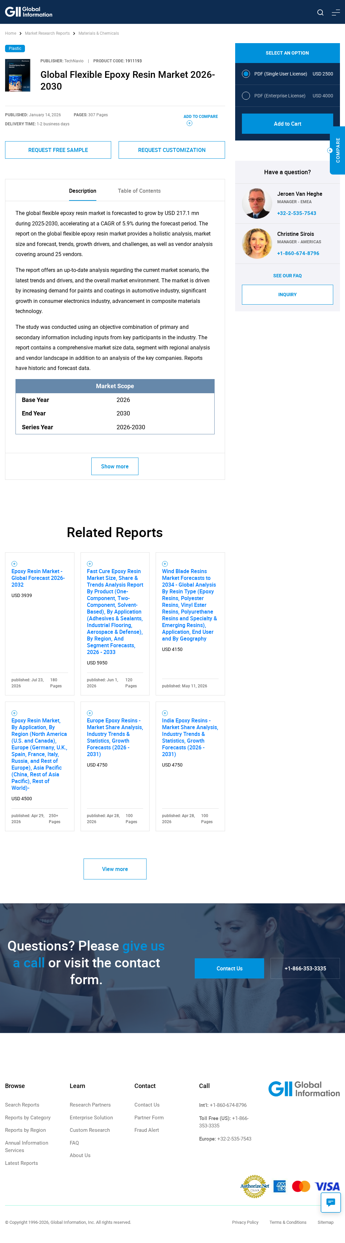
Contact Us (230, 968)
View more (115, 869)
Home (11, 33)
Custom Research (90, 1130)
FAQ (74, 1143)
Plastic (15, 48)
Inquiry (287, 294)
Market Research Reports (47, 33)
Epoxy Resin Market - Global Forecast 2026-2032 (38, 577)
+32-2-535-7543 (296, 213)
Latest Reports (21, 1163)
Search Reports (22, 1105)
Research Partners (90, 1105)
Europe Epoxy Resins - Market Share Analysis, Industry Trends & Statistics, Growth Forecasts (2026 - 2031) (115, 737)
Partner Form (149, 1118)
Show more (115, 466)
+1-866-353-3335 (305, 968)
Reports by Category (28, 1118)
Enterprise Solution (91, 1118)
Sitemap (326, 1222)
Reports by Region (25, 1130)
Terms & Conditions (288, 1222)
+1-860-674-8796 (298, 253)
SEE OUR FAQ (287, 275)
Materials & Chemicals (99, 33)
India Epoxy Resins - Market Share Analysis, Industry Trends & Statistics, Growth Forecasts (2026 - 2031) (190, 737)
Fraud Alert (146, 1130)
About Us (80, 1155)
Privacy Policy (245, 1222)
